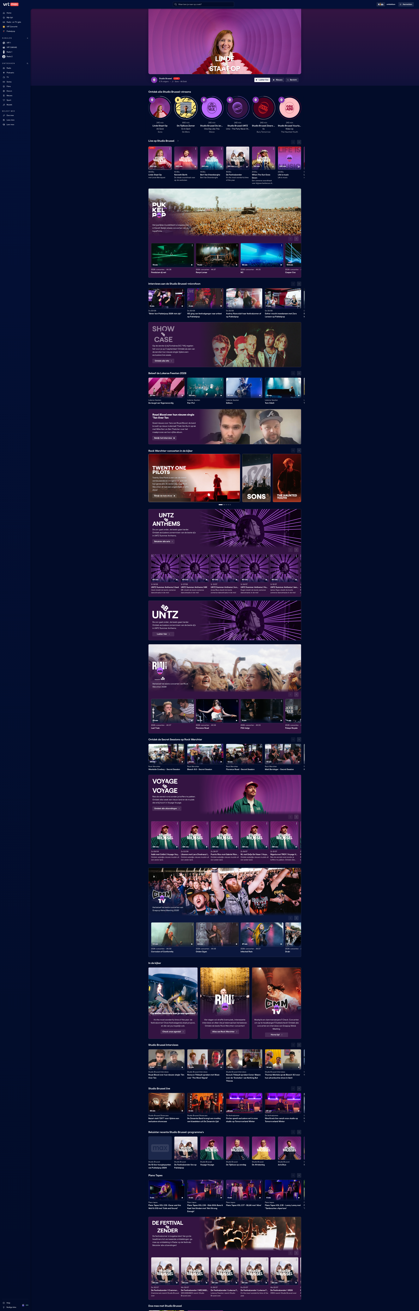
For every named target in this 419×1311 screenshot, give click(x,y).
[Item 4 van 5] (228, 504)
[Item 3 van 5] (226, 504)
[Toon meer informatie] (170, 149)
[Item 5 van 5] (230, 504)
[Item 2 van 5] (224, 504)
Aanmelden (407, 4)
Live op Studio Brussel (161, 140)
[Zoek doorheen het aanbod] (27, 63)
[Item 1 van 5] (221, 504)
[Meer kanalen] (27, 38)
